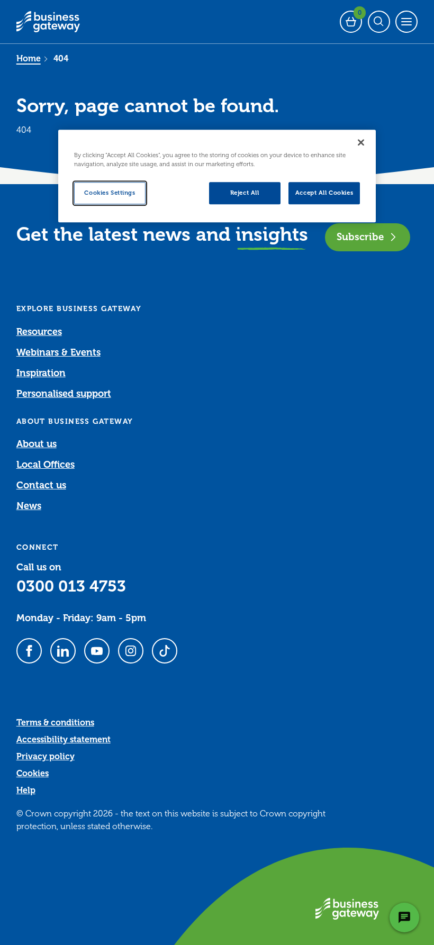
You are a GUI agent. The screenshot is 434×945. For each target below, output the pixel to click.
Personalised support (63, 393)
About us (36, 444)
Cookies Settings (109, 192)
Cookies (32, 773)
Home (28, 58)
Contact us (41, 485)
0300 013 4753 (71, 586)
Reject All (244, 192)
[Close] (361, 142)
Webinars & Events (58, 352)
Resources (39, 331)
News (28, 506)
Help (25, 790)
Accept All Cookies (324, 192)
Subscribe (360, 236)
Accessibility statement (63, 739)
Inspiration (41, 373)
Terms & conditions (55, 723)
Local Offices (45, 464)
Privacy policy (45, 756)
